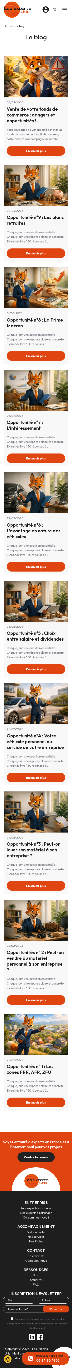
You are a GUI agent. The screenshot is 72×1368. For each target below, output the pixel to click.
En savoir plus (36, 151)
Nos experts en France (36, 1208)
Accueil (9, 26)
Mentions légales (23, 1353)
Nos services (36, 1237)
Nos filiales (36, 1241)
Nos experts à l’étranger (36, 1213)
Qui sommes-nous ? (36, 1217)
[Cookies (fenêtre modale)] (8, 1359)
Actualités (36, 1280)
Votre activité (36, 1232)
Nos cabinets (36, 1256)
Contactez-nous (36, 1157)
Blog (36, 1275)
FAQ (36, 1284)
